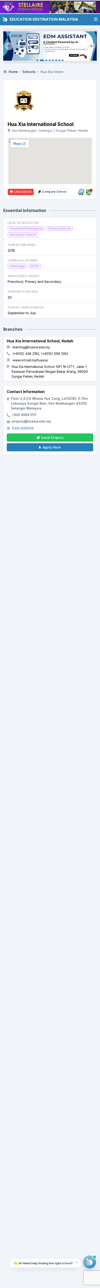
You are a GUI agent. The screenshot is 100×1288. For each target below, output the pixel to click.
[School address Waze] (81, 192)
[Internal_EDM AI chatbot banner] (50, 46)
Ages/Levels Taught (24, 276)
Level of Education (23, 223)
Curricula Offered (23, 260)
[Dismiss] (76, 1262)
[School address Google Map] (89, 192)
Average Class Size (23, 291)
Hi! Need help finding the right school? (43, 1263)
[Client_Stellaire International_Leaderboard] (50, 7)
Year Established (21, 245)
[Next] (91, 46)
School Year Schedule (26, 307)
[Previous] (9, 46)
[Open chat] (89, 1261)
